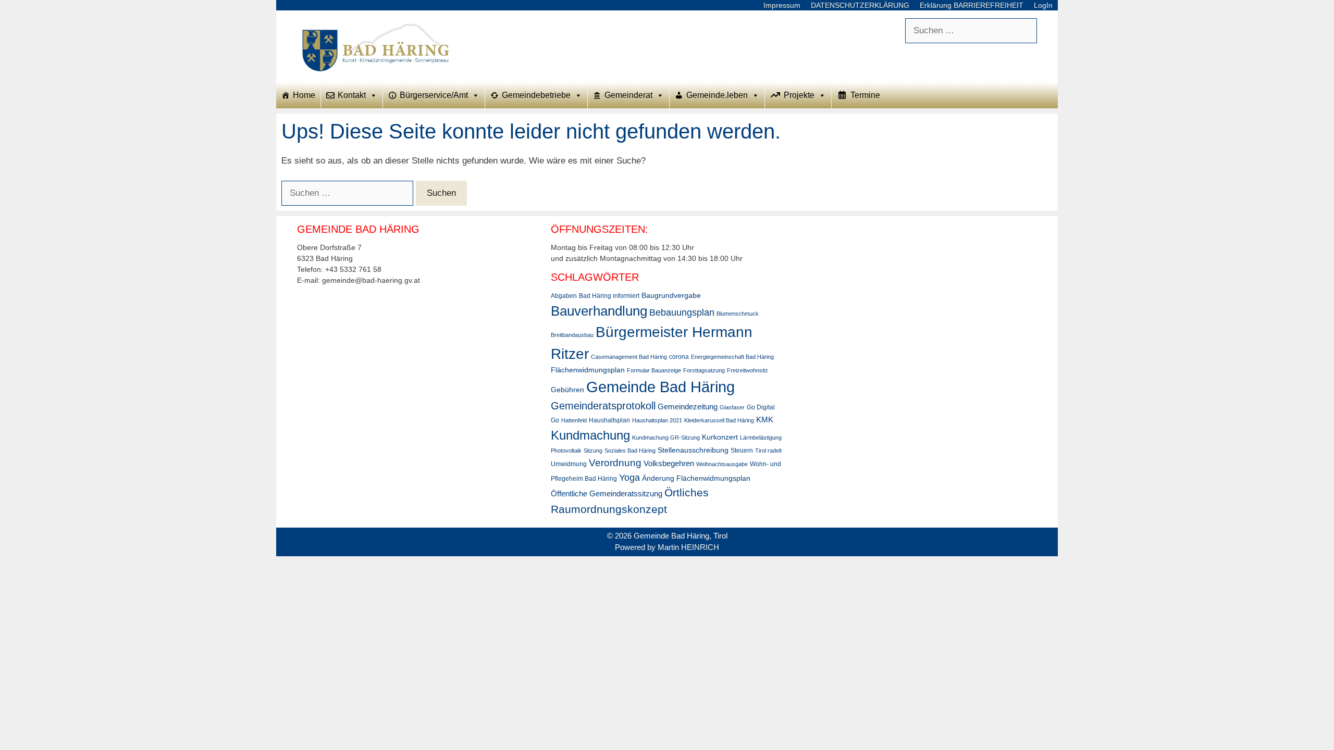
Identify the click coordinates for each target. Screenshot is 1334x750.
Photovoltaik (566, 450)
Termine (865, 95)
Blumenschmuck (738, 313)
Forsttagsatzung (704, 370)
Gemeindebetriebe (536, 95)
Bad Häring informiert (609, 295)
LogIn (1043, 5)
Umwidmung (569, 464)
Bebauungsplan (681, 312)
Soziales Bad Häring (630, 450)
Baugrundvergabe (671, 295)
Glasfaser (732, 407)
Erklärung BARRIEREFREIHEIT (971, 5)
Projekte (799, 95)
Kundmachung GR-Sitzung (666, 437)
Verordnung (615, 462)
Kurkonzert (720, 437)
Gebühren (567, 389)
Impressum (781, 5)
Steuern (742, 450)
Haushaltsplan (609, 420)
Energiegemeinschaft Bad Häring (732, 357)
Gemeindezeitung (688, 406)
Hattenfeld (574, 420)
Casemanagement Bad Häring (629, 357)
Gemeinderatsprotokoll (603, 405)
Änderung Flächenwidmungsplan (696, 478)
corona (679, 356)
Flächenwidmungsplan (588, 370)
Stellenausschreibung (693, 450)
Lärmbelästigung (761, 437)
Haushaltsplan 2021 (657, 420)
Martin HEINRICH (688, 547)
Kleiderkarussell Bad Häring (719, 420)
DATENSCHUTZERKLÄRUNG (860, 5)
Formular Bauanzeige (654, 370)
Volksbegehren (669, 463)
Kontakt (352, 95)
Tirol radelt (768, 450)
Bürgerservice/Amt (434, 95)
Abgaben (564, 295)
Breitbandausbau (572, 335)
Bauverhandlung (599, 311)
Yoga (629, 477)
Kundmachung (590, 435)
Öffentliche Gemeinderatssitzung (606, 493)
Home (304, 95)
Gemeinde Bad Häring (660, 386)
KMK (764, 419)
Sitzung (593, 450)
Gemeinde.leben (717, 95)
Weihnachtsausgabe (722, 464)
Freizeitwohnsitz (747, 370)
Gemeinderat (628, 95)
